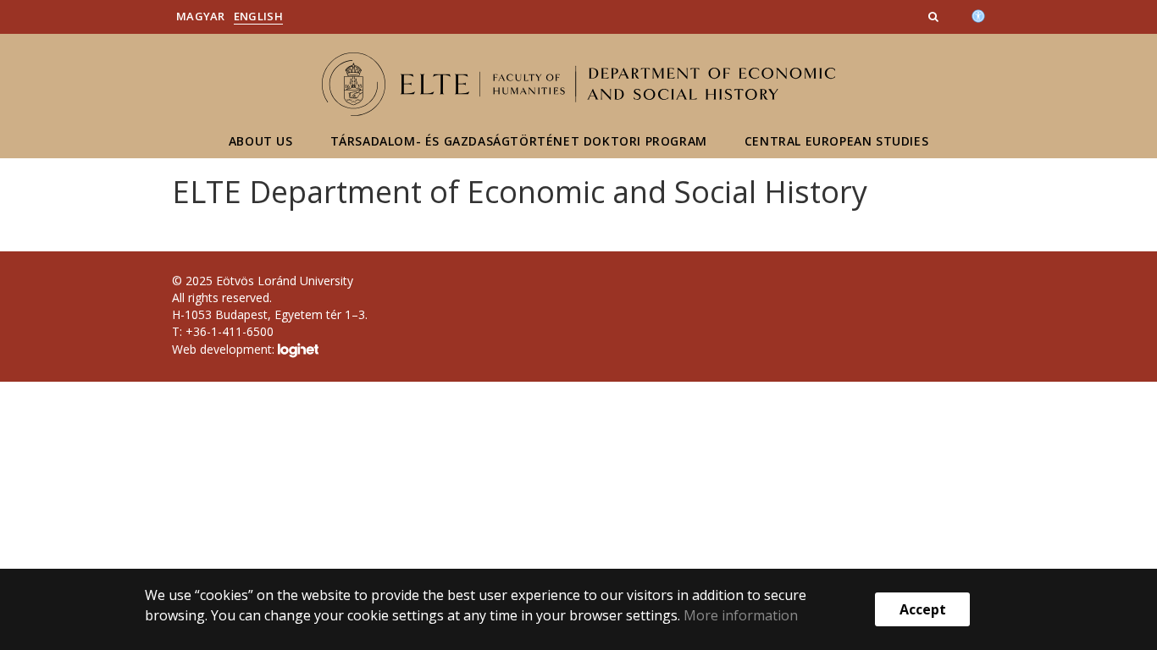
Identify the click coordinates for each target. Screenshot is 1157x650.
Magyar (200, 16)
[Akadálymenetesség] (978, 14)
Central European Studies (836, 141)
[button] (935, 16)
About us (261, 141)
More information (741, 615)
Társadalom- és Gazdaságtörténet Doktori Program (518, 141)
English (258, 16)
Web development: (225, 348)
